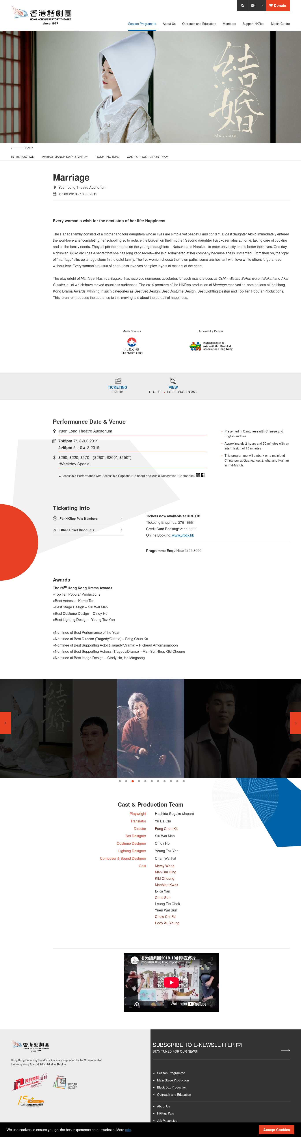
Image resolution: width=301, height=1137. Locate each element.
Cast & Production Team (143, 156)
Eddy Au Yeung (167, 922)
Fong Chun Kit (166, 828)
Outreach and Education (174, 1094)
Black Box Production (172, 1087)
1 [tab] (120, 781)
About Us (163, 1105)
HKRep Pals (165, 1113)
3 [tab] (133, 781)
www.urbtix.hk (182, 535)
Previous (5, 723)
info (128, 1129)
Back (25, 147)
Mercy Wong (165, 865)
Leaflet (155, 392)
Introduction (18, 156)
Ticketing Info (103, 156)
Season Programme (171, 1072)
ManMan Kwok (166, 884)
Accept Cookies (276, 1129)
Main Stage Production (173, 1079)
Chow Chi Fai (165, 916)
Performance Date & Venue (60, 156)
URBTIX (117, 392)
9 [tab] (171, 781)
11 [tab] (184, 781)
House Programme (182, 392)
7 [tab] (158, 781)
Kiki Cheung (164, 878)
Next (295, 723)
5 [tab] (145, 781)
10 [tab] (177, 781)
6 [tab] (152, 781)
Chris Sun (163, 897)
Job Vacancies (167, 1120)
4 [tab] (139, 781)
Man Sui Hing (165, 871)
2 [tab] (126, 781)
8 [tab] (164, 781)
